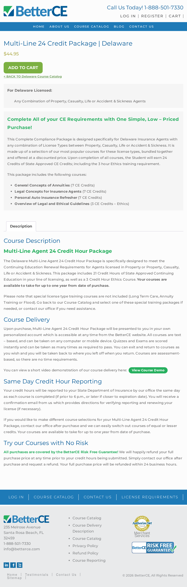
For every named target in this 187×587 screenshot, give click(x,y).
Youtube (19, 565)
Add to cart (23, 67)
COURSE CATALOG (54, 497)
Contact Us (66, 574)
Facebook (13, 565)
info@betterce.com (22, 549)
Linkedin (6, 565)
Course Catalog (87, 518)
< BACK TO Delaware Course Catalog (33, 76)
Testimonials (37, 574)
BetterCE (47, 10)
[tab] (21, 226)
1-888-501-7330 (163, 7)
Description (21, 226)
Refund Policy (85, 553)
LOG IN (16, 497)
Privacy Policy (85, 546)
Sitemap (14, 577)
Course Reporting (89, 560)
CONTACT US (98, 497)
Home (12, 574)
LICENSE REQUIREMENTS (150, 497)
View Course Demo (148, 370)
